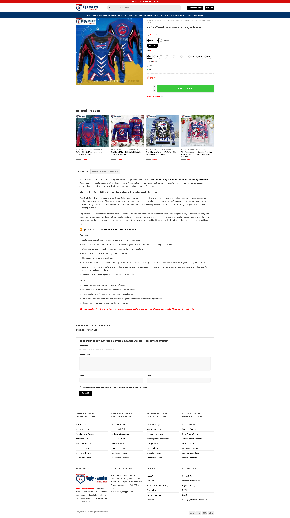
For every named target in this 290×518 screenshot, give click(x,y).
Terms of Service (154, 495)
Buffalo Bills (81, 424)
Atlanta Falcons (188, 424)
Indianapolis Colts (118, 429)
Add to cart (186, 88)
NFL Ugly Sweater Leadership (194, 499)
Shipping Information (191, 480)
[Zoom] (79, 82)
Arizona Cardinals (189, 443)
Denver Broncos (118, 443)
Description (83, 172)
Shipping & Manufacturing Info (105, 172)
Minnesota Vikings (154, 457)
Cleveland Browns (83, 453)
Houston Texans (118, 424)
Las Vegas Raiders (119, 453)
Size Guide (180, 15)
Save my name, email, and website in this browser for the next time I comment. (115, 387)
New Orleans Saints (190, 434)
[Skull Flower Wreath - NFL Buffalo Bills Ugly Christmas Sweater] (162, 131)
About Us (169, 15)
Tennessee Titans (118, 438)
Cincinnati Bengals (83, 448)
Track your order (194, 15)
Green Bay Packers (154, 453)
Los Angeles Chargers (120, 457)
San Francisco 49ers (190, 453)
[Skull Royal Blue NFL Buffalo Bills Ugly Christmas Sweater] (127, 131)
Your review (84, 354)
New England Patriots (85, 434)
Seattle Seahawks (189, 457)
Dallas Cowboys (153, 424)
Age (149, 35)
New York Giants (154, 429)
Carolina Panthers (189, 429)
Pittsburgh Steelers (84, 457)
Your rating (84, 345)
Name (82, 375)
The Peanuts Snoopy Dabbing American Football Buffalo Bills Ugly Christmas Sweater (196, 154)
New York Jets (82, 438)
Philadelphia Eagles (155, 434)
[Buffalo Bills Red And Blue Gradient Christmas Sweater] (92, 131)
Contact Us (187, 476)
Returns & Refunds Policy (157, 485)
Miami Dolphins (82, 429)
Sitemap (150, 499)
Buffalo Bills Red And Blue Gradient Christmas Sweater (89, 153)
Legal (184, 495)
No (150, 69)
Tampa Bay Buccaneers (192, 438)
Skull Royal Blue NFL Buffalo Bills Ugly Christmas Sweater (126, 153)
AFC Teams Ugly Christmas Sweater (109, 15)
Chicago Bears (153, 443)
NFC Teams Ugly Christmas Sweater (145, 15)
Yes (150, 65)
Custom (150, 61)
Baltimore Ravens (83, 443)
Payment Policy (188, 485)
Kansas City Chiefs (119, 448)
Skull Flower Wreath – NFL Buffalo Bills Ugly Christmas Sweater (161, 153)
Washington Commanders (158, 438)
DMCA (184, 490)
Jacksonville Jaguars (120, 434)
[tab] (83, 171)
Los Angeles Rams (190, 448)
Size (149, 51)
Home (89, 15)
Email (149, 375)
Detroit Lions (152, 448)
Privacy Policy (152, 490)
